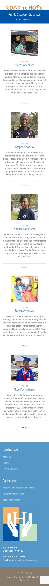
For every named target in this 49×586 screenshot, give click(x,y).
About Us (7, 456)
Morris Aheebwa (24, 65)
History (6, 462)
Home (18, 19)
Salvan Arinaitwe (24, 310)
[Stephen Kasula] (24, 125)
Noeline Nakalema (25, 229)
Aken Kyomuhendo (25, 389)
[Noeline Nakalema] (24, 207)
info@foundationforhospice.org (23, 559)
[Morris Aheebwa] (24, 43)
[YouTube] (26, 572)
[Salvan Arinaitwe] (24, 289)
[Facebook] (18, 572)
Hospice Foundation (11, 499)
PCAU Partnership (11, 468)
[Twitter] (22, 572)
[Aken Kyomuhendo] (24, 368)
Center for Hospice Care (13, 493)
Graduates (24, 103)
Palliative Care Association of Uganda (19, 487)
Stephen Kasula (24, 147)
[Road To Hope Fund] (24, 7)
